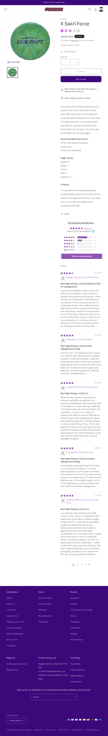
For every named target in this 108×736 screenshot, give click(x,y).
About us (10, 604)
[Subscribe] (75, 697)
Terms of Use (12, 639)
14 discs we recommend (17, 664)
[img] (67, 273)
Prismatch (11, 645)
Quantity (64, 57)
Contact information (92, 730)
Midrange (42, 610)
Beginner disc (12, 670)
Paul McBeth (75, 664)
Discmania (74, 598)
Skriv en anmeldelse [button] (82, 256)
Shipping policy (77, 730)
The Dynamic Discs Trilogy (81, 610)
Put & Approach (45, 616)
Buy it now (81, 79)
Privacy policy (50, 730)
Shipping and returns (16, 622)
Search (9, 598)
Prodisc (14, 730)
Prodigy (73, 633)
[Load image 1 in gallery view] (12, 72)
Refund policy (38, 730)
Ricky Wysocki (76, 681)
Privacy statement (14, 628)
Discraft (73, 604)
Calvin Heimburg (77, 670)
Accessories (43, 622)
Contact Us (11, 610)
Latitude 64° (75, 628)
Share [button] (67, 214)
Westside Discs (76, 639)
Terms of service (63, 730)
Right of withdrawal (15, 633)
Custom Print (12, 616)
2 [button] (77, 564)
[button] (5, 9)
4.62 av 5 (88, 228)
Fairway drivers (45, 604)
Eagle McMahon (77, 675)
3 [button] (81, 564)
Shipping (74, 40)
